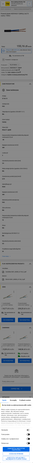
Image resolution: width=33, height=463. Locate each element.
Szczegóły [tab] (13, 400)
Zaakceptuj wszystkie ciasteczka (16, 449)
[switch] (28, 434)
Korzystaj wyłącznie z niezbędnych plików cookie (16, 458)
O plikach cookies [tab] (25, 400)
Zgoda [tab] (4, 400)
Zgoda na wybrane (16, 454)
